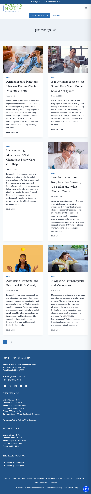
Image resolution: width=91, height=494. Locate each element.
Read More (12, 132)
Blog (36, 482)
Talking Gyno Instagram (15, 466)
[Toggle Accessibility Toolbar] (86, 489)
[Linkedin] (26, 386)
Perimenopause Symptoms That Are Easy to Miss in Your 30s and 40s (22, 86)
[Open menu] (86, 8)
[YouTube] (21, 386)
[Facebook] (5, 386)
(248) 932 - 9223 (17, 376)
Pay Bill (56, 15)
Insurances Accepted (35, 478)
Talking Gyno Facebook (15, 462)
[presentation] (23, 59)
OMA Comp (73, 487)
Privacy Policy (56, 487)
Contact (53, 482)
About (66, 478)
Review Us (44, 482)
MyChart (7, 478)
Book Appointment (40, 15)
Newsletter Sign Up (54, 478)
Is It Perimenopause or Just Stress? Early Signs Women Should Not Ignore (67, 86)
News (8, 77)
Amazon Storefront (79, 478)
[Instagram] (15, 386)
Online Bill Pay (19, 478)
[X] (10, 386)
